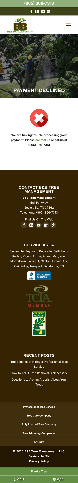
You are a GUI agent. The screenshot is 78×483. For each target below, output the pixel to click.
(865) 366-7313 (39, 3)
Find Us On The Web (39, 219)
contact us (42, 140)
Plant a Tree (39, 471)
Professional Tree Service (39, 406)
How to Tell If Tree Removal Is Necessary (39, 373)
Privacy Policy (39, 461)
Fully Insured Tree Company (39, 424)
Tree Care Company (39, 415)
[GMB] (49, 12)
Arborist (39, 441)
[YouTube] (43, 12)
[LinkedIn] (37, 12)
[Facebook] (31, 12)
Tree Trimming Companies (39, 433)
